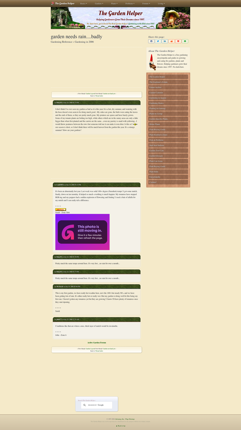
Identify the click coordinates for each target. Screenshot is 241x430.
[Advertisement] (96, 67)
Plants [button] (113, 3)
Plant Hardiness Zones (158, 134)
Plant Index (153, 171)
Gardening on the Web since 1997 (141, 24)
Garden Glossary (156, 155)
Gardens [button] (98, 3)
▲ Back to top (120, 426)
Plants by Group (155, 113)
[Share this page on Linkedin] (165, 41)
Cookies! (153, 182)
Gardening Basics (156, 103)
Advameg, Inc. (119, 419)
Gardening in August (157, 97)
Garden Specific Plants (158, 119)
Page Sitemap (130, 419)
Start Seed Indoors (156, 145)
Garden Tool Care (156, 150)
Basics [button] (82, 3)
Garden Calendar (156, 92)
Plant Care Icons (156, 161)
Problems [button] (129, 3)
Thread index (99, 96)
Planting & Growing (157, 108)
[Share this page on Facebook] (151, 41)
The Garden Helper (64, 3)
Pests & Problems (156, 140)
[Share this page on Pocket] (178, 41)
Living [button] (160, 3)
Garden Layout (90, 93)
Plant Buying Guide (157, 129)
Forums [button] (145, 3)
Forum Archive (155, 87)
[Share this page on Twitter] (158, 41)
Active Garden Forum (96, 342)
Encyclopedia (154, 177)
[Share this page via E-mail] (185, 41)
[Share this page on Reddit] (171, 41)
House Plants (154, 124)
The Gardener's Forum (158, 82)
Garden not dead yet (109, 93)
